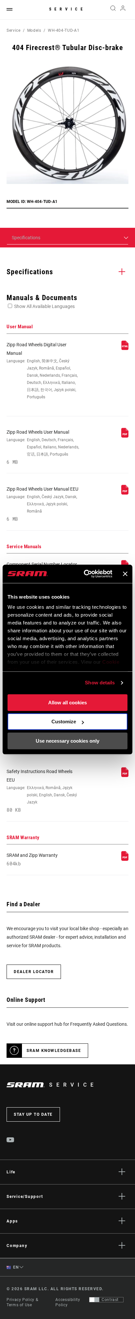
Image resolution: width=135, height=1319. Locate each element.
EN (15, 1267)
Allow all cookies (67, 702)
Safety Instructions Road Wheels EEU (42, 791)
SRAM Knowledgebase (54, 1050)
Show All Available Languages (44, 306)
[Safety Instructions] (124, 775)
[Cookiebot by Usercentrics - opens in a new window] (85, 573)
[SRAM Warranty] (124, 859)
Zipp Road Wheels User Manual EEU (42, 504)
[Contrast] (94, 1299)
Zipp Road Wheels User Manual (43, 447)
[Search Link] (112, 10)
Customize (63, 721)
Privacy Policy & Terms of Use (22, 1302)
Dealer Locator (34, 971)
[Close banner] (125, 573)
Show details (100, 682)
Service (67, 9)
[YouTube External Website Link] (10, 1140)
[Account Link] (123, 9)
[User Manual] (124, 348)
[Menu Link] (9, 9)
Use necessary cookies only (67, 741)
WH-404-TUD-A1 (63, 30)
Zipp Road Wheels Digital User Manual (42, 371)
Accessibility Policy (67, 1302)
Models (34, 30)
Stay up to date (33, 1114)
